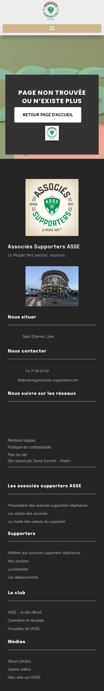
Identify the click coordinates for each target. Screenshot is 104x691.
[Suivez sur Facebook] (13, 413)
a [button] (52, 28)
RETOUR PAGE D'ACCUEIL (48, 114)
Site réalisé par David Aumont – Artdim (39, 461)
